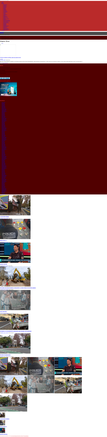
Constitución (5, 11)
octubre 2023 (4, 129)
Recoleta (4, 23)
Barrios (3, 3)
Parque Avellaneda (6, 20)
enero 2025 (3, 117)
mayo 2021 (3, 152)
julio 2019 (3, 169)
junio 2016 (3, 193)
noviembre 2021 (4, 147)
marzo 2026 (3, 106)
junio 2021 (3, 151)
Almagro (4, 5)
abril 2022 (3, 143)
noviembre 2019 (4, 166)
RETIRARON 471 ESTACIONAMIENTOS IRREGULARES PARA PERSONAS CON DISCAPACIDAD (15, 331)
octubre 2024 (4, 119)
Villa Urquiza (5, 29)
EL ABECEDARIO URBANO (4, 216)
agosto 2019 (3, 168)
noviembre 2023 (4, 128)
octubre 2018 (4, 176)
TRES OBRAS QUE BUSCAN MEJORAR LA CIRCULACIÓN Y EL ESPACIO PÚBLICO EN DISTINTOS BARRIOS (18, 287)
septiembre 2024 (4, 120)
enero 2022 (3, 145)
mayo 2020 (3, 161)
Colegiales (5, 10)
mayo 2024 (3, 123)
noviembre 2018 (4, 175)
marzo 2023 (3, 134)
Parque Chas (5, 21)
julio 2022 (3, 141)
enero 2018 (3, 178)
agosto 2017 (3, 182)
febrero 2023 (4, 135)
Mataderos (5, 16)
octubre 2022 (4, 138)
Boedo (4, 8)
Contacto (3, 30)
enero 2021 (3, 155)
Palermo (4, 19)
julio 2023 (3, 131)
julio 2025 (3, 112)
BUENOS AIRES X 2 (3, 240)
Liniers (4, 15)
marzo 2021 (3, 153)
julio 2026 (3, 103)
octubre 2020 (4, 157)
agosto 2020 (3, 159)
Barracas (4, 6)
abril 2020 (3, 162)
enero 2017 (3, 187)
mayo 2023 (3, 133)
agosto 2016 (3, 191)
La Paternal (5, 14)
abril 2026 (3, 105)
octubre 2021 (4, 148)
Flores (4, 13)
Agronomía (5, 4)
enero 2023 (3, 136)
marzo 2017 (3, 186)
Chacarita (4, 12)
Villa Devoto (5, 26)
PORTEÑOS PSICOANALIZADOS (5, 354)
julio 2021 (3, 150)
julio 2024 (3, 122)
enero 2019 (3, 174)
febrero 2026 (4, 107)
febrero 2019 (4, 173)
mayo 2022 (3, 142)
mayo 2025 (3, 114)
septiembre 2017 (4, 181)
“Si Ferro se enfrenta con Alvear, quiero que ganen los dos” (10, 57)
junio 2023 (3, 132)
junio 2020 (3, 160)
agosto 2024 (3, 121)
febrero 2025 (4, 116)
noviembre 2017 (4, 179)
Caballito (4, 9)
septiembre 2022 (4, 139)
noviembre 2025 (4, 109)
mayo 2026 (3, 104)
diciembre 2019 (4, 165)
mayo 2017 (3, 184)
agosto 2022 (3, 140)
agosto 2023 (3, 130)
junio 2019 (3, 170)
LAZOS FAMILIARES (3, 311)
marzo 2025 (3, 115)
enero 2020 (3, 164)
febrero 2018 (4, 177)
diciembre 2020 (4, 156)
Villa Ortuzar (5, 28)
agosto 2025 (3, 111)
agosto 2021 (3, 149)
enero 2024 (3, 126)
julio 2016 (3, 192)
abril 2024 (3, 124)
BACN (2, 32)
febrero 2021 (4, 154)
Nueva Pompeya (6, 18)
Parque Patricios (6, 22)
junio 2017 (3, 183)
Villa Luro (4, 27)
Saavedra (4, 24)
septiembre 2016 (4, 190)
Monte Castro (5, 17)
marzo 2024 (3, 125)
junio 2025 (3, 113)
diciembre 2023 (4, 127)
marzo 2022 (3, 144)
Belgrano (4, 7)
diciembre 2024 (4, 118)
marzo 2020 (3, 163)
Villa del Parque (6, 25)
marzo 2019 (3, 172)
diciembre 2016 (4, 188)
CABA (3, 2)
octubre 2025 (4, 110)
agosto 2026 (3, 102)
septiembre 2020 (4, 158)
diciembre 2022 (4, 137)
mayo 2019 (3, 171)
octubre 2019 (4, 167)
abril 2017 (3, 185)
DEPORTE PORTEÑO (3, 264)
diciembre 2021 (4, 146)
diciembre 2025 (4, 108)
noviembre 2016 (4, 189)
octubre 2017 (4, 180)
